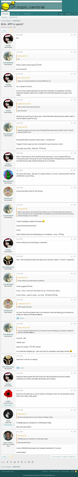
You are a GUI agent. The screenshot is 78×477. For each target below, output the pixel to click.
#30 (75, 239)
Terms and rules (55, 471)
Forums (5, 14)
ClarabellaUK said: (23, 104)
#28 (75, 187)
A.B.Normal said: (23, 327)
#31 (75, 256)
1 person (21, 318)
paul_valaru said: (23, 78)
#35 (75, 356)
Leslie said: (21, 414)
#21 (75, 35)
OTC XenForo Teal (8, 471)
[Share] (71, 35)
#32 (75, 273)
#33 (75, 300)
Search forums (13, 17)
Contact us (45, 471)
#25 (75, 123)
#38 (75, 410)
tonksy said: (21, 56)
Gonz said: (21, 436)
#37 (75, 390)
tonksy (4, 27)
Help (72, 471)
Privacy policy (65, 471)
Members (27, 14)
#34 (75, 323)
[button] (21, 14)
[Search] (75, 14)
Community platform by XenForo (39, 475)
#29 (75, 205)
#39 (75, 431)
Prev (4, 31)
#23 (75, 74)
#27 (75, 170)
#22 (75, 52)
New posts (4, 17)
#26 (75, 153)
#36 (75, 373)
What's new (15, 14)
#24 (75, 100)
